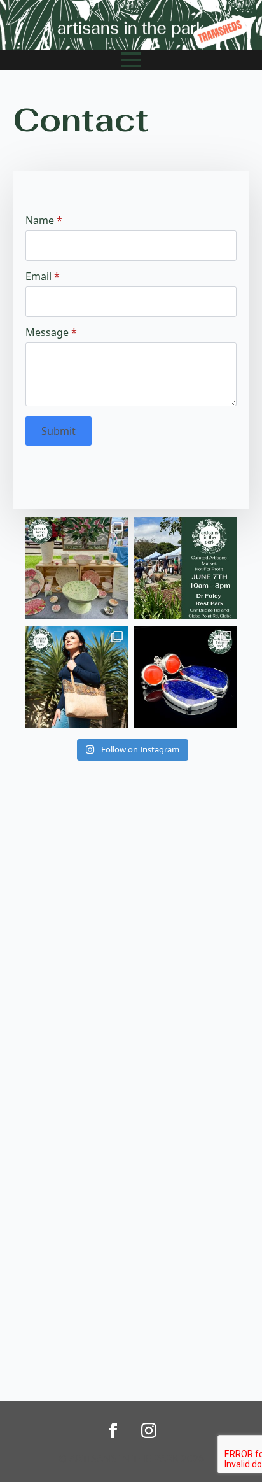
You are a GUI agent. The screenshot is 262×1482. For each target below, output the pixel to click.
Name (43, 220)
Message (51, 332)
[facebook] (113, 1430)
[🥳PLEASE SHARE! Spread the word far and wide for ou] (185, 568)
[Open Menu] (131, 60)
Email (42, 276)
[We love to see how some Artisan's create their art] (76, 568)
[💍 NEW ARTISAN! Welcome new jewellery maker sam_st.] (185, 677)
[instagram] (149, 1430)
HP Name (27, 181)
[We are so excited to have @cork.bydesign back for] (76, 677)
